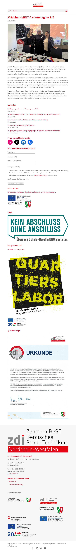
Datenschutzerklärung (41, 175)
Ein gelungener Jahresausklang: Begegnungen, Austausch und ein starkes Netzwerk (34, 131)
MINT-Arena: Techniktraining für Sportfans (21, 125)
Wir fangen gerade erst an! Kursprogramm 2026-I (23, 109)
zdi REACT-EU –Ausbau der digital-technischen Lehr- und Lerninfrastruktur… (32, 192)
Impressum (12, 481)
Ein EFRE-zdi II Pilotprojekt (16, 249)
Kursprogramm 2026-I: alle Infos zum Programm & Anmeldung (28, 120)
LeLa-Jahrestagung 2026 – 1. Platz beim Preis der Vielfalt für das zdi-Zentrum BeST (34, 114)
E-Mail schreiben (13, 474)
